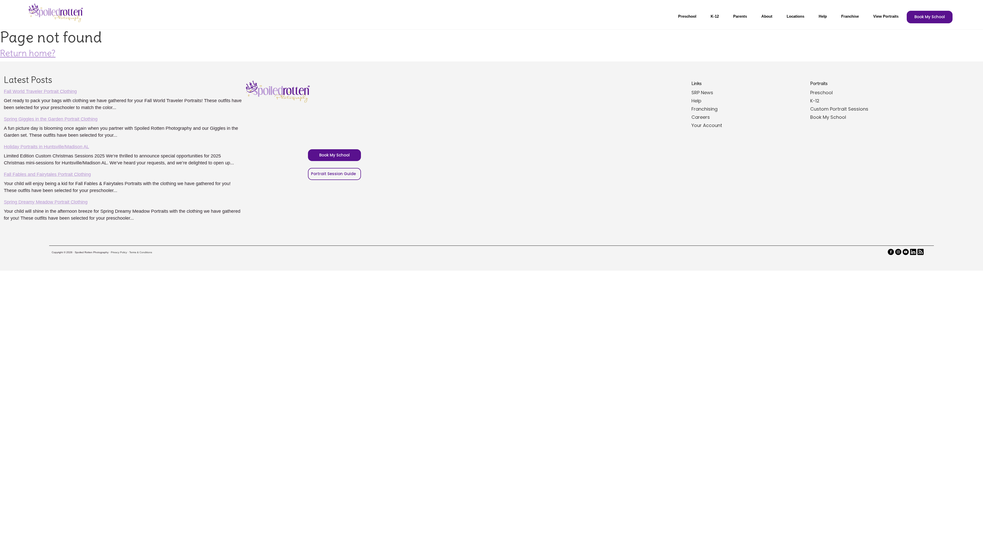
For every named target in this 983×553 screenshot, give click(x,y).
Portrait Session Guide (333, 173)
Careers (700, 117)
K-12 (715, 16)
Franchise (850, 16)
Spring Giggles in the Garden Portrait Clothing (51, 119)
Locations (795, 16)
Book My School (929, 16)
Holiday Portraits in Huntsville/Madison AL (46, 146)
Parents (740, 16)
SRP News (702, 92)
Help (823, 16)
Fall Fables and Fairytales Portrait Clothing (47, 174)
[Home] (55, 13)
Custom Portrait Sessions (839, 109)
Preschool (687, 16)
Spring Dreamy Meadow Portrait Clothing (46, 202)
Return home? (28, 53)
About (766, 16)
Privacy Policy (119, 252)
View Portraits (886, 16)
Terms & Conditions (140, 252)
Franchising (704, 109)
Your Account (706, 125)
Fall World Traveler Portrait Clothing (40, 91)
